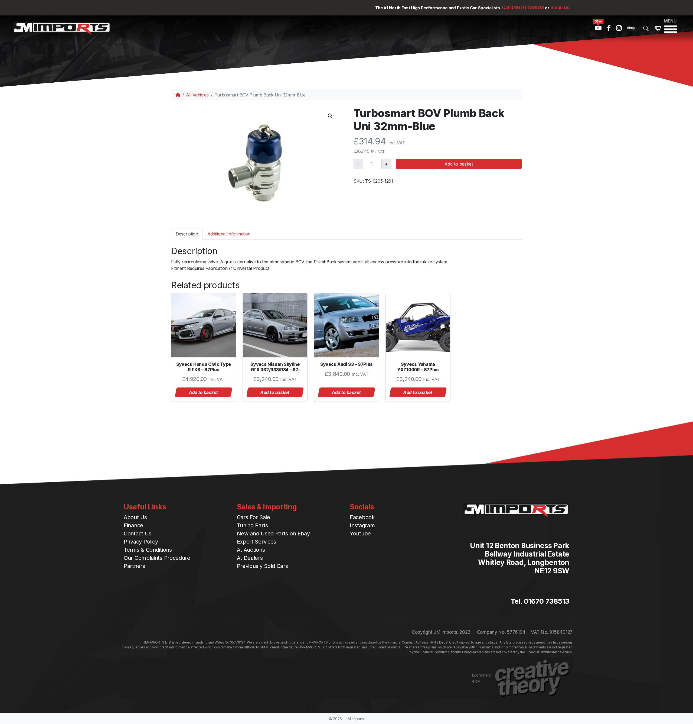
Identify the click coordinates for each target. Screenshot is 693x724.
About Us (135, 517)
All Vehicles (197, 95)
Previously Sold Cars (262, 566)
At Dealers (250, 558)
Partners (134, 566)
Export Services (256, 541)
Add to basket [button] (203, 392)
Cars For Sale (253, 517)
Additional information (228, 234)
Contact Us (137, 533)
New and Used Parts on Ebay (273, 533)
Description (187, 234)
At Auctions (251, 550)
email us (559, 7)
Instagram (362, 525)
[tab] (187, 233)
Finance (133, 525)
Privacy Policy (141, 541)
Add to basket (458, 164)
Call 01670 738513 (523, 7)
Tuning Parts (252, 525)
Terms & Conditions (148, 550)
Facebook (362, 517)
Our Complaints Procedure (157, 558)
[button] (330, 116)
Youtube (360, 533)
